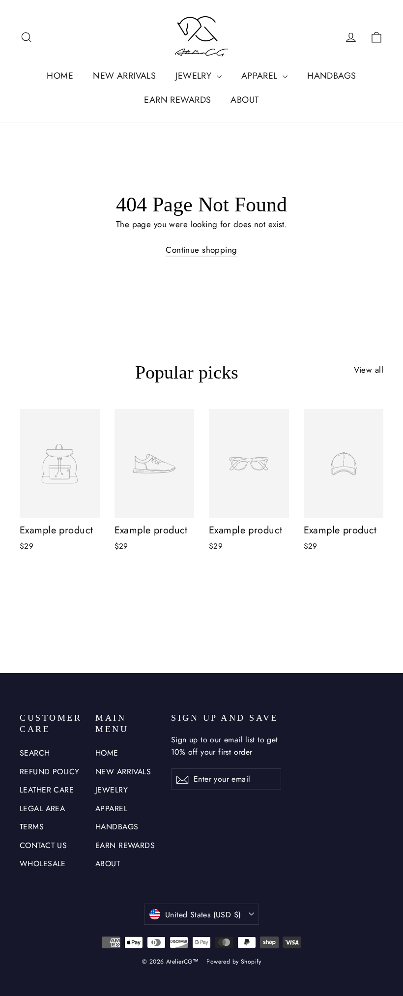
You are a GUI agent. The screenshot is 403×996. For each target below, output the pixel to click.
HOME (60, 75)
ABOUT (244, 99)
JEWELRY (194, 75)
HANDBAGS (331, 75)
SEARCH (35, 753)
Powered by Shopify (233, 961)
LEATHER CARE (47, 789)
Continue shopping (201, 250)
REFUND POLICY (50, 771)
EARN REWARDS (177, 99)
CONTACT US (43, 845)
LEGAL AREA (42, 808)
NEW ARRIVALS (124, 75)
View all (368, 370)
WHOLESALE (43, 863)
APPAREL (260, 75)
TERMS (32, 826)
